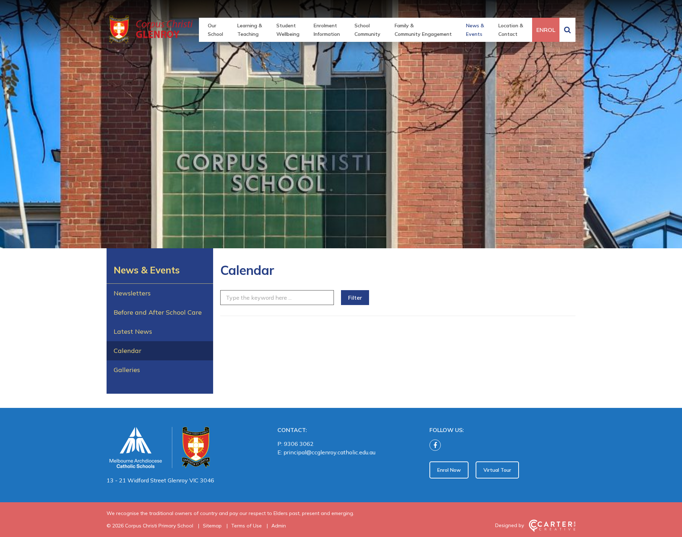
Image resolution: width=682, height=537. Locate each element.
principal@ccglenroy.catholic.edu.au (329, 452)
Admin (278, 525)
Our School (215, 29)
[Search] (567, 30)
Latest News (133, 331)
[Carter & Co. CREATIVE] (552, 530)
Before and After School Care (158, 312)
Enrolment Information (327, 29)
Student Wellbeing (287, 29)
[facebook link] (436, 445)
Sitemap (212, 525)
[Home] (180, 449)
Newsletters (132, 293)
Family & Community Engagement (423, 29)
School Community (367, 29)
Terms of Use (246, 525)
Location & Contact (510, 29)
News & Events (475, 29)
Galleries (127, 370)
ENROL (545, 29)
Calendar (127, 351)
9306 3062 (299, 443)
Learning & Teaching (249, 29)
